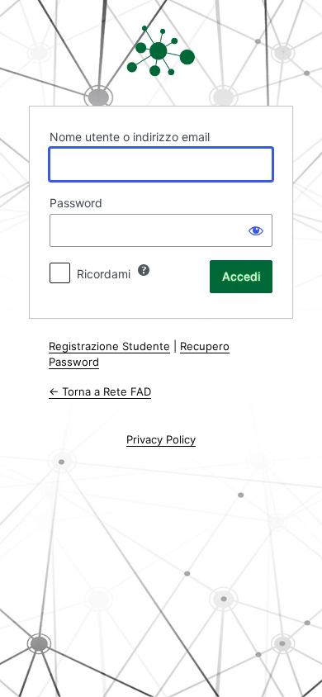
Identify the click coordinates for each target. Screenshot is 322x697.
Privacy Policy (161, 439)
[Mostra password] (255, 230)
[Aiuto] (144, 270)
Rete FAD (161, 51)
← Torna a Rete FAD (100, 391)
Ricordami (103, 274)
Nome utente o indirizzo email (130, 137)
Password (76, 203)
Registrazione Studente (109, 346)
